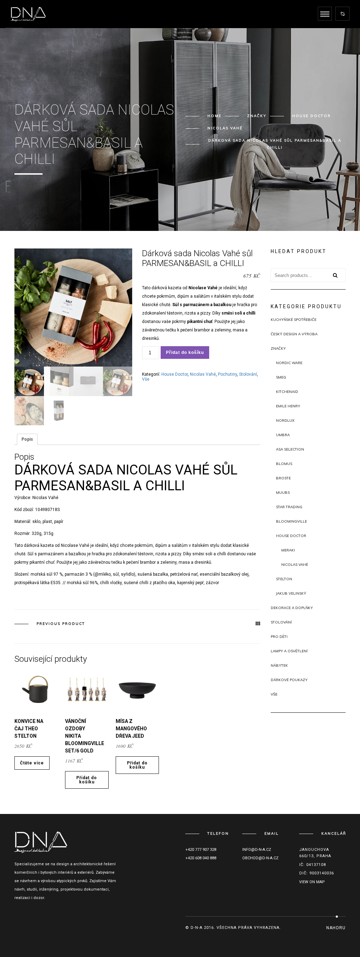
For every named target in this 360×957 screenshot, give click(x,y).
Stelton (284, 579)
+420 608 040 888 (200, 858)
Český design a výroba (294, 334)
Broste (283, 478)
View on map (312, 882)
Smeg (281, 377)
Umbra (283, 435)
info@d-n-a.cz (256, 849)
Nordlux (285, 420)
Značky (256, 116)
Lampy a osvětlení (289, 651)
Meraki (288, 550)
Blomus (284, 463)
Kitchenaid (287, 391)
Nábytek (279, 665)
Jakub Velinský (291, 593)
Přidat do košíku (185, 352)
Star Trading (289, 507)
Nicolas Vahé (225, 128)
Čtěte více (32, 763)
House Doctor (311, 116)
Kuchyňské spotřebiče (293, 319)
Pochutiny (227, 374)
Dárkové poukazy (289, 680)
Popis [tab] (27, 439)
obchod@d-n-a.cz (260, 858)
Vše (145, 379)
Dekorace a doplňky (292, 608)
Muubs (283, 492)
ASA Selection (290, 449)
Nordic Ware (289, 363)
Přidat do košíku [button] (86, 779)
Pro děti (279, 636)
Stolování (248, 374)
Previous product (61, 623)
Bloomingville (291, 521)
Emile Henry (288, 406)
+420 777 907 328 (200, 849)
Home (214, 116)
